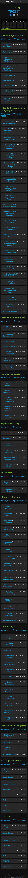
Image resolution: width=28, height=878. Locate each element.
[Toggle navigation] (20, 1)
